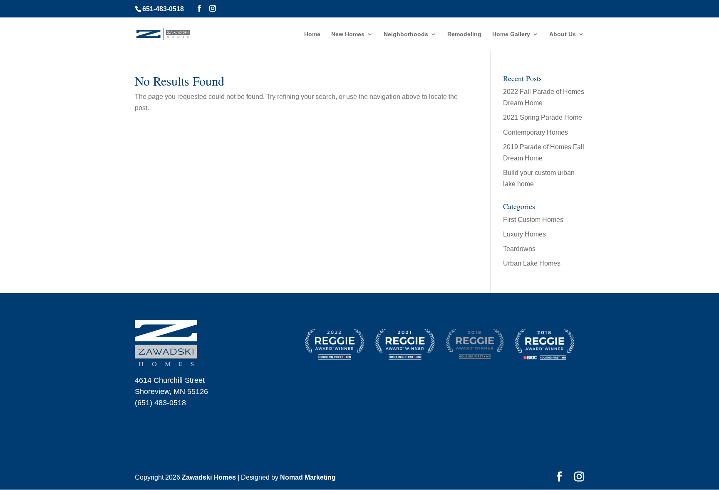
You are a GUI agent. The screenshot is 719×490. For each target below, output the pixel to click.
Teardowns (519, 248)
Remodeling (464, 34)
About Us (562, 34)
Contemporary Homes (535, 132)
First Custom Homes (533, 219)
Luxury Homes (524, 234)
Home (312, 34)
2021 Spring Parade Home (542, 117)
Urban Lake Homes (531, 263)
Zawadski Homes (209, 477)
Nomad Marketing (308, 477)
